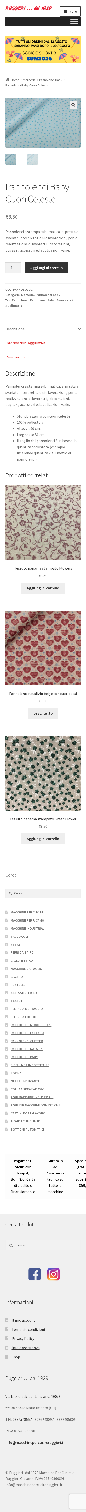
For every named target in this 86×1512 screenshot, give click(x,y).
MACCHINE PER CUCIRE (27, 912)
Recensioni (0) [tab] (17, 357)
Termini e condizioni (28, 1329)
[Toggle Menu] (74, 21)
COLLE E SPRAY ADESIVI (28, 1089)
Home (15, 80)
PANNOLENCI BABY (24, 1057)
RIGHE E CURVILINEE (25, 1121)
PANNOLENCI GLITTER (27, 1041)
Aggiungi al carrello (46, 267)
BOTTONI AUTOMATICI (27, 1129)
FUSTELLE (18, 985)
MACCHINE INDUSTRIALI (28, 928)
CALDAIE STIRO (22, 960)
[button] (73, 105)
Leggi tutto (43, 713)
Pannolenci (20, 300)
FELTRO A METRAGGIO (27, 1009)
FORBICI (16, 1073)
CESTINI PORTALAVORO (28, 1113)
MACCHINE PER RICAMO (27, 920)
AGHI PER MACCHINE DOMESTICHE (35, 1105)
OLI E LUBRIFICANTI (25, 1081)
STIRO (15, 944)
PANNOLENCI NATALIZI (27, 1049)
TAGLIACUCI (19, 936)
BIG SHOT (18, 977)
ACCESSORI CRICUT (25, 993)
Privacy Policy (23, 1338)
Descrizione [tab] (15, 329)
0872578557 (22, 1419)
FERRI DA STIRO (22, 952)
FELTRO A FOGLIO (23, 1017)
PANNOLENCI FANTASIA (27, 1033)
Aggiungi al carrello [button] (43, 587)
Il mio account (23, 1320)
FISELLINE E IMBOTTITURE (30, 1065)
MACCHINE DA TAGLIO (26, 968)
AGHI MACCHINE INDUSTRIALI (32, 1097)
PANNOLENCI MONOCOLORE (31, 1025)
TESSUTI (17, 1000)
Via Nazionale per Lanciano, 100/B (33, 1396)
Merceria (29, 80)
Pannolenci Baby (50, 80)
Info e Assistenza (26, 1347)
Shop (16, 1357)
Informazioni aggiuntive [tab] (25, 343)
